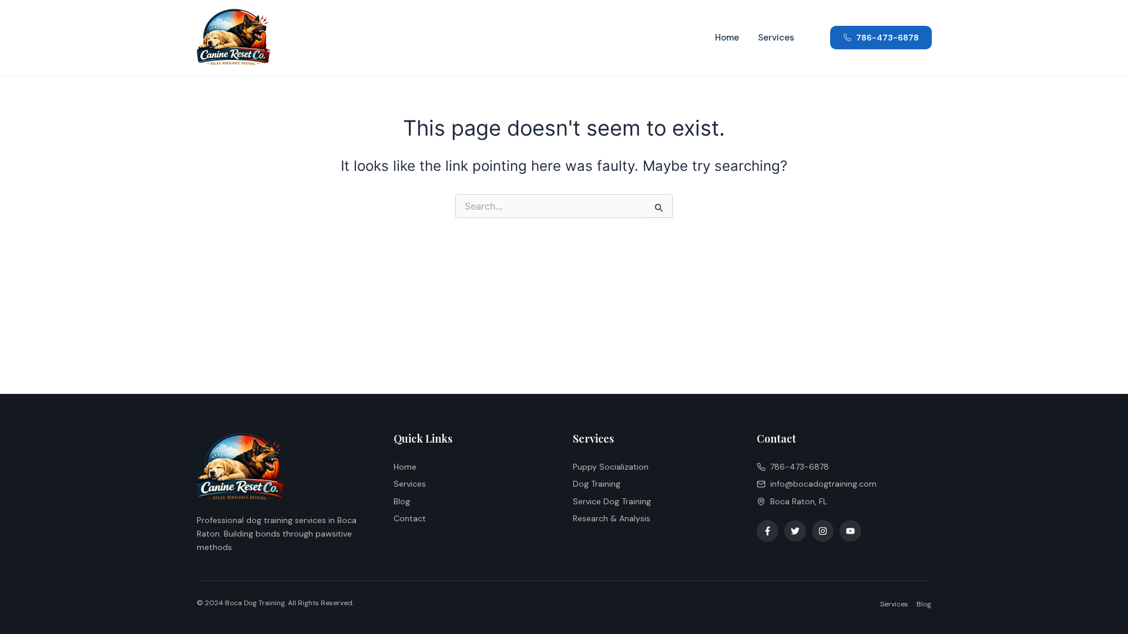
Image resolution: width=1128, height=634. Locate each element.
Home (727, 37)
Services (776, 37)
